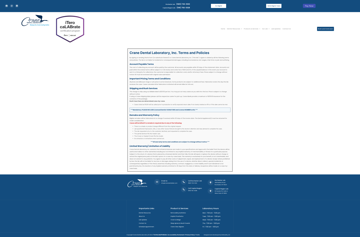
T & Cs (197, 235)
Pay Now (309, 6)
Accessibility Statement (176, 235)
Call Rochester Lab (195, 181)
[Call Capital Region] (184, 189)
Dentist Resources (233, 29)
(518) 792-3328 (192, 190)
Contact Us (286, 29)
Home (223, 29)
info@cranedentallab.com (169, 183)
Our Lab (265, 29)
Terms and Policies (160, 235)
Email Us (164, 181)
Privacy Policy (190, 235)
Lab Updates (276, 29)
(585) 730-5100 (192, 183)
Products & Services (251, 29)
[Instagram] (12, 6)
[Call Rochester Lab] (184, 182)
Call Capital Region (195, 188)
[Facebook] (6, 6)
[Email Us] (157, 182)
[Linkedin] (17, 6)
